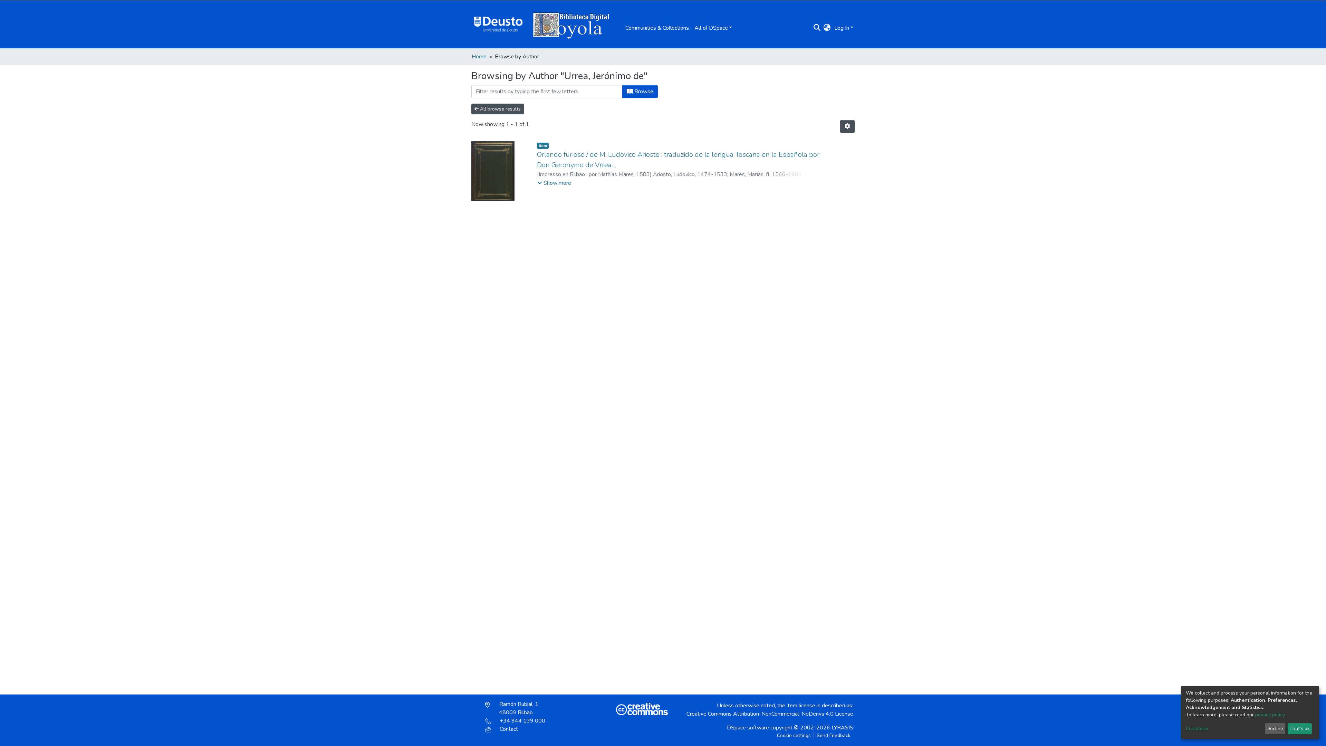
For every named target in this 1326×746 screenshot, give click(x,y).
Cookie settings (794, 735)
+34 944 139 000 (522, 721)
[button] (827, 28)
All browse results (500, 109)
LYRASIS (842, 727)
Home (479, 56)
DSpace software (748, 727)
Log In (841, 28)
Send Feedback (834, 735)
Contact (509, 729)
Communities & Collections (657, 28)
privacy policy (1270, 714)
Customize (1197, 728)
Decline (1275, 728)
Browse (643, 91)
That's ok (1299, 728)
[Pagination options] (847, 126)
